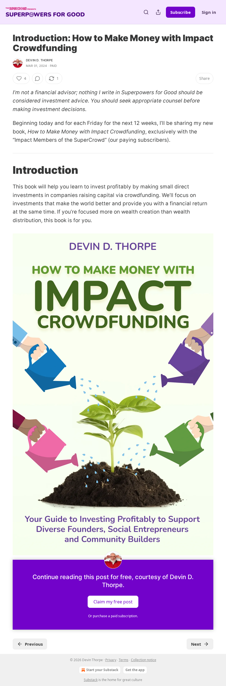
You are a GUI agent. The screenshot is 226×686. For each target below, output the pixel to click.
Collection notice (143, 660)
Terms (123, 660)
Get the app (135, 669)
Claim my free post (113, 602)
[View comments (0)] (37, 78)
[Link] (5, 169)
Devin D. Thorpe (39, 60)
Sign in (209, 12)
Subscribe (180, 12)
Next (196, 644)
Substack (91, 679)
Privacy (110, 660)
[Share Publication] (158, 12)
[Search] (146, 12)
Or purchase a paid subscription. (113, 616)
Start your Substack (102, 669)
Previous (34, 644)
